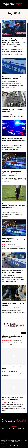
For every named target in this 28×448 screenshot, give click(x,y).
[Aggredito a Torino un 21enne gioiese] (14, 293)
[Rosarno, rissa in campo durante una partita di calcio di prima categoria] (14, 193)
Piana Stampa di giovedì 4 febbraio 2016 (12, 337)
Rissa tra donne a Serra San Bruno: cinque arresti (12, 78)
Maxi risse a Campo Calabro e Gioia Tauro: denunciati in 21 (13, 271)
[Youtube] (17, 445)
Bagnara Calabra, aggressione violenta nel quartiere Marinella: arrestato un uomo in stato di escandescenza (14, 41)
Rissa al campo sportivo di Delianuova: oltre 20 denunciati (13, 139)
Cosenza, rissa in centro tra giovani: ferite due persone (12, 172)
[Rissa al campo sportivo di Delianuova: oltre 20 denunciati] (14, 128)
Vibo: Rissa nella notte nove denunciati (12, 110)
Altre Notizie (5, 308)
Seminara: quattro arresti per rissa (13, 368)
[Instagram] (14, 445)
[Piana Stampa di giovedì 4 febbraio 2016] (14, 325)
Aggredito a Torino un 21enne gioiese (13, 304)
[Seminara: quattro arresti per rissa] (14, 356)
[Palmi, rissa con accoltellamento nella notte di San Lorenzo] (14, 227)
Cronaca (4, 46)
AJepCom (9, 439)
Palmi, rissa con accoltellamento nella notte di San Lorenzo (13, 240)
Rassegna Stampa (7, 340)
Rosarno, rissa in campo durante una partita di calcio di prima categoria (13, 205)
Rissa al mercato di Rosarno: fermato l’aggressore (12, 398)
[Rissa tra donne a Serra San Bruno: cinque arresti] (14, 66)
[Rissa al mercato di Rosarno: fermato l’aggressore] (14, 387)
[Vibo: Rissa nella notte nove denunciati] (14, 99)
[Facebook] (10, 445)
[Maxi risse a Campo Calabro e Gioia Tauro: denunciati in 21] (14, 260)
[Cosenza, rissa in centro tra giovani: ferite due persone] (14, 160)
